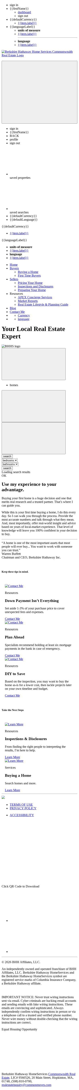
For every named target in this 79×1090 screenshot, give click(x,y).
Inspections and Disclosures (35, 286)
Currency (24, 315)
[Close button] (34, 364)
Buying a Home (28, 272)
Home (14, 264)
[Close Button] (34, 406)
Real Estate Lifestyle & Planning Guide (43, 304)
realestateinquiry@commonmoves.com (26, 1085)
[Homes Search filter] (34, 438)
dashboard (24, 12)
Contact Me (17, 311)
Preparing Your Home (32, 290)
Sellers (14, 279)
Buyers (14, 268)
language (23, 319)
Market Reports (28, 301)
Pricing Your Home (30, 282)
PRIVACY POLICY (23, 808)
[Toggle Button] (39, 92)
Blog (13, 308)
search (7, 468)
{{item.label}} (27, 23)
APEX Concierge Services (35, 297)
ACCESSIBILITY (22, 815)
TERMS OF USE (21, 804)
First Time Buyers (29, 275)
